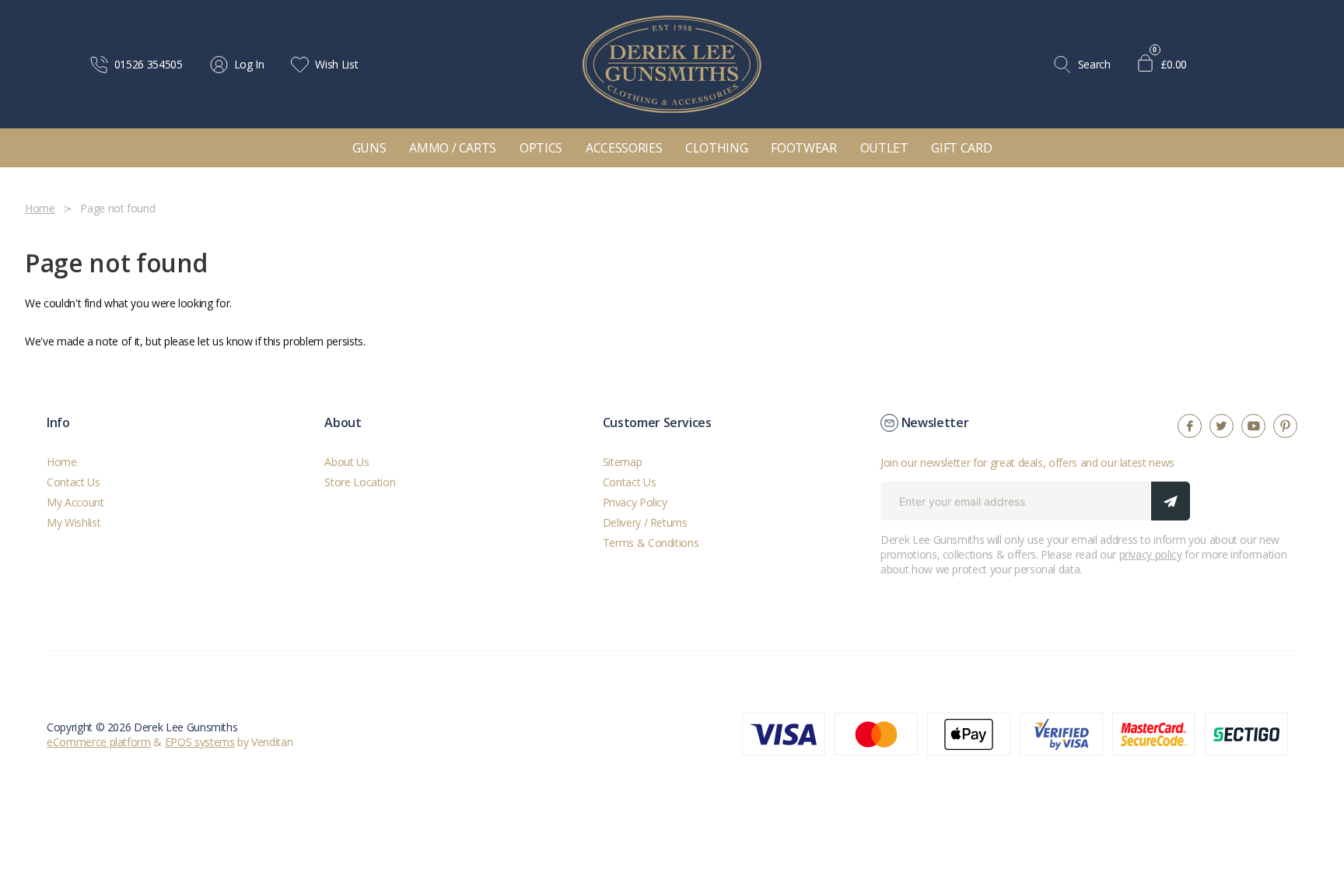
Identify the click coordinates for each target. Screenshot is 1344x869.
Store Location (359, 482)
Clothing (716, 147)
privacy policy (1150, 554)
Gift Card (961, 147)
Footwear (803, 147)
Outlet (884, 147)
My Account (75, 502)
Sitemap (622, 461)
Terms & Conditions (651, 542)
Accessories (624, 147)
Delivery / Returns (645, 522)
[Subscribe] (1170, 501)
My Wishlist (73, 522)
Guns (369, 147)
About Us (346, 461)
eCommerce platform (99, 741)
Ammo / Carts (452, 147)
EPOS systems (200, 741)
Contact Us (73, 482)
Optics (541, 147)
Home (62, 461)
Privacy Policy (635, 502)
